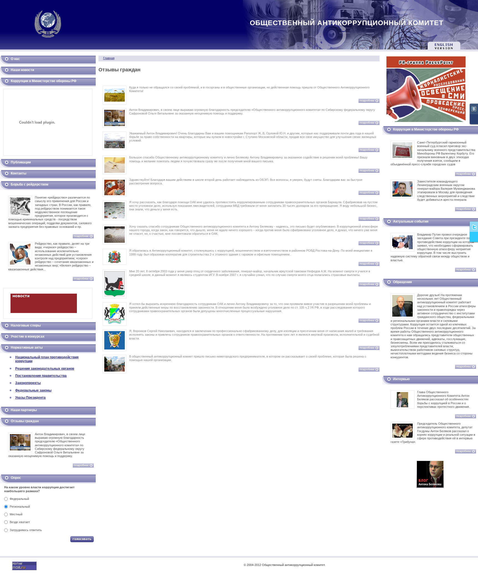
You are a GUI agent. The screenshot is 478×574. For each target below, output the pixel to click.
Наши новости (22, 70)
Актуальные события (410, 221)
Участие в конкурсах (28, 336)
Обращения (402, 282)
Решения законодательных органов (44, 369)
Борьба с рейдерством (29, 184)
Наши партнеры (24, 410)
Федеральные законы (33, 390)
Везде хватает (20, 522)
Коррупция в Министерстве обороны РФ (43, 81)
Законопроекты (28, 383)
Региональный (20, 506)
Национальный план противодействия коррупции (47, 359)
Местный (16, 514)
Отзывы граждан (25, 421)
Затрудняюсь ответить (26, 530)
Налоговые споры (26, 325)
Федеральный (19, 498)
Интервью (401, 379)
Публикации (21, 162)
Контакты (18, 173)
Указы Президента (30, 398)
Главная (109, 58)
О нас (15, 59)
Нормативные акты (27, 347)
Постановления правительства (41, 376)
